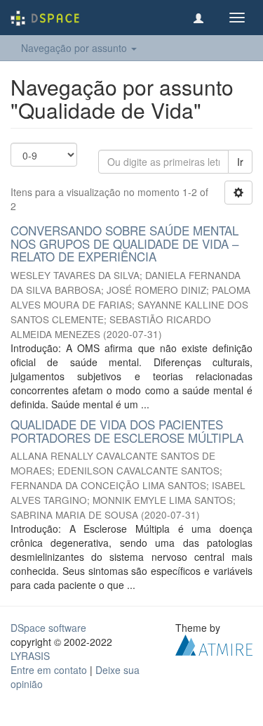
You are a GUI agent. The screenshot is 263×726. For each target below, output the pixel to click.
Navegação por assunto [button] (75, 48)
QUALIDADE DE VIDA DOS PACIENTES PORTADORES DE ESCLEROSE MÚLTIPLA (127, 430)
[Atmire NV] (213, 644)
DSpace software (48, 628)
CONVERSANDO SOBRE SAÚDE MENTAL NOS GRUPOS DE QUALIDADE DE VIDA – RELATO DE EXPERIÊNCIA (124, 243)
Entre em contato (49, 670)
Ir (240, 162)
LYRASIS (30, 656)
